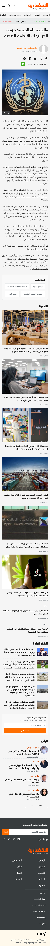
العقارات (41, 885)
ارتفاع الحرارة (38, 286)
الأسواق (37, 15)
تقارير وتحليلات (15, 15)
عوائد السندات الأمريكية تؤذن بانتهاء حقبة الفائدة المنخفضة (24, 766)
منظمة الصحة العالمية (17, 286)
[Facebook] (4, 839)
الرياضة (45, 606)
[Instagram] (9, 839)
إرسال (6, 832)
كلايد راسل (34, 776)
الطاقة (3, 15)
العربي (40, 21)
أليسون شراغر (33, 761)
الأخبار (19, 872)
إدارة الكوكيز (41, 917)
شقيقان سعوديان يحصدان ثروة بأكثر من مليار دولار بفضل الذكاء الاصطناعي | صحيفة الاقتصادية (20, 677)
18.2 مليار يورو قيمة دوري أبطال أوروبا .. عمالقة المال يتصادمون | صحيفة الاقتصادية (19, 652)
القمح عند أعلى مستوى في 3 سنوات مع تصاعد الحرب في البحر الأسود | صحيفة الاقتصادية (19, 705)
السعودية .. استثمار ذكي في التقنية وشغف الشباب (23, 752)
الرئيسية (46, 15)
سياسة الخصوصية (39, 911)
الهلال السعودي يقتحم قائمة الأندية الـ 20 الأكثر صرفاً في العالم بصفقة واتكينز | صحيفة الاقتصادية (19, 664)
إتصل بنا (42, 923)
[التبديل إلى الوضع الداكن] (14, 6)
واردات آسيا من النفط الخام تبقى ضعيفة (22, 781)
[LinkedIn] (19, 839)
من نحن (42, 893)
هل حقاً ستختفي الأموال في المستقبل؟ (24, 795)
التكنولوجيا (17, 860)
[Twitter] (14, 839)
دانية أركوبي (33, 790)
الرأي (19, 866)
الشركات (27, 15)
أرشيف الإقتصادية (38, 905)
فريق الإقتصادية (39, 899)
